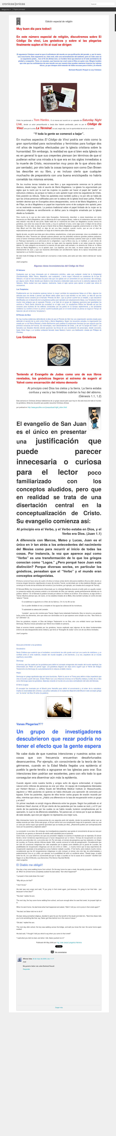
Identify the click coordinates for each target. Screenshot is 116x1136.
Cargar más (59, 1007)
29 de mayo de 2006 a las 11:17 (43, 959)
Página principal (19, 9)
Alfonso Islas (27, 959)
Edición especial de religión (58, 21)
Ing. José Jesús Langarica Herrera (69, 942)
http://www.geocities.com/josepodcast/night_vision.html (47, 407)
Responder (26, 969)
